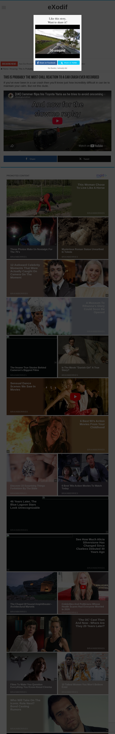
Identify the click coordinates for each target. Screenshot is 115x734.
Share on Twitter (70, 63)
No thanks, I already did (57, 68)
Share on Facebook (47, 63)
